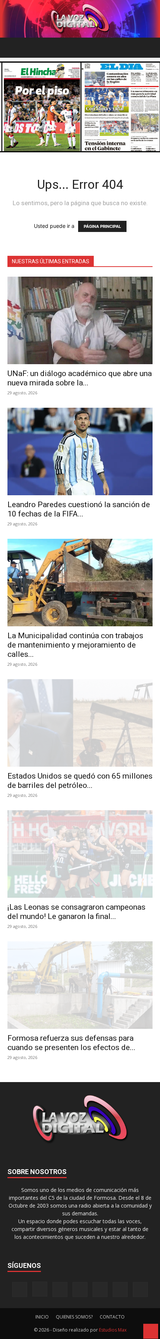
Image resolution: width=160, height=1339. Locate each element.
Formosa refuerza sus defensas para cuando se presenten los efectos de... (71, 1043)
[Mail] (59, 1289)
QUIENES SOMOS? (74, 1317)
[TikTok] (80, 1289)
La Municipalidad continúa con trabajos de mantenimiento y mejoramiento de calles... (75, 645)
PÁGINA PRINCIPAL (102, 226)
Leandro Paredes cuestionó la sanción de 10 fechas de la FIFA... (78, 509)
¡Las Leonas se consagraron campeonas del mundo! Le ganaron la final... (76, 912)
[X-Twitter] (100, 1289)
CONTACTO (112, 1317)
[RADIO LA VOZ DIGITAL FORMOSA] (80, 19)
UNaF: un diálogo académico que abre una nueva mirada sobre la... (79, 378)
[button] (13, 48)
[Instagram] (39, 1289)
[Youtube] (140, 1289)
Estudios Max (113, 1330)
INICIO (42, 1317)
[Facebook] (19, 1289)
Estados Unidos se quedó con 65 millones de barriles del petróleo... (80, 781)
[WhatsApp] (120, 1289)
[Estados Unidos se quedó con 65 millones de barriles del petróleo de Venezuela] (80, 723)
